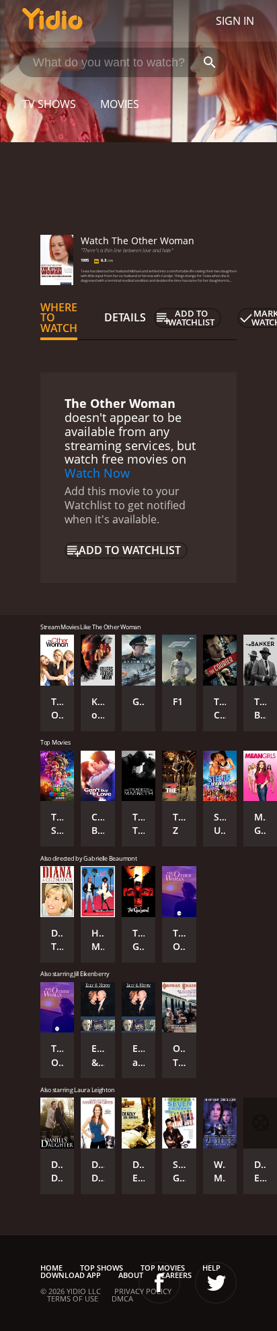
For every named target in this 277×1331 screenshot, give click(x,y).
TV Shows (49, 104)
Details (125, 317)
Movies (119, 104)
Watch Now (97, 473)
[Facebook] (159, 1282)
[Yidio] (52, 21)
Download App (70, 1275)
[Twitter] (216, 1282)
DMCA (122, 1298)
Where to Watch (58, 318)
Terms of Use (72, 1298)
